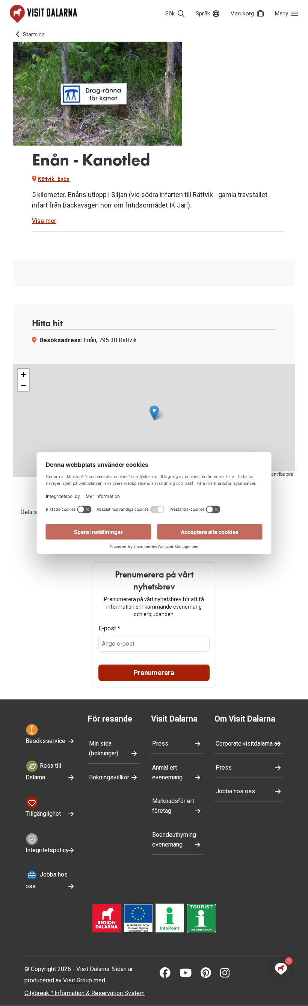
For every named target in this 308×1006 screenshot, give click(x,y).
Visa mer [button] (44, 220)
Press (160, 743)
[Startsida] (43, 14)
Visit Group (77, 980)
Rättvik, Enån (53, 179)
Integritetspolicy (47, 850)
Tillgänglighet (43, 813)
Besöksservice (45, 740)
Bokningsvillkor (109, 777)
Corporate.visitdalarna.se (248, 743)
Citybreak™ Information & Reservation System (84, 993)
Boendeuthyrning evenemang (174, 839)
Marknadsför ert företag (173, 805)
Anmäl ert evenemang (167, 772)
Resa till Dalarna (43, 771)
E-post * (109, 628)
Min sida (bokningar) (103, 748)
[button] (154, 413)
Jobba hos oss (47, 880)
